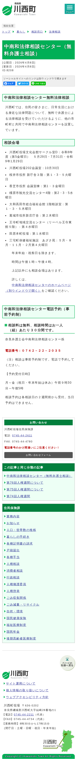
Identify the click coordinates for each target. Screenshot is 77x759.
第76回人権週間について (25, 482)
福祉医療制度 (16, 625)
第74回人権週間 (18, 496)
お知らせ (13, 523)
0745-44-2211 (24, 714)
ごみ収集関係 (16, 597)
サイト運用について (21, 683)
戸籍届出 (13, 550)
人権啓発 (13, 591)
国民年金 (13, 631)
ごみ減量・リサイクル (23, 604)
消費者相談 (15, 570)
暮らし (21, 31)
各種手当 (13, 557)
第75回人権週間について (25, 489)
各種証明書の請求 (20, 543)
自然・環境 (15, 611)
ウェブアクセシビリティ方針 (27, 697)
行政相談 (13, 577)
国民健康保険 (16, 618)
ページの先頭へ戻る (67, 664)
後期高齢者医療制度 (21, 638)
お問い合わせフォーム (38, 455)
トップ (6, 31)
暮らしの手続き (18, 536)
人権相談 (13, 563)
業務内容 (13, 516)
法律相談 (55, 31)
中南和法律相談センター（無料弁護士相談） (39, 475)
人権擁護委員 (16, 584)
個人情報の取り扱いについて (27, 690)
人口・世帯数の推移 (21, 530)
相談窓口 (37, 31)
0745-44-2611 (22, 435)
